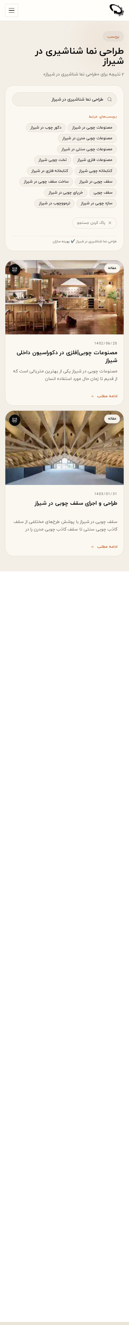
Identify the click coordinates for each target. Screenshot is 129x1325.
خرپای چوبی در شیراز (66, 192)
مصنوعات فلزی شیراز (94, 160)
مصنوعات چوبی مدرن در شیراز (87, 138)
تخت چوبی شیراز (53, 160)
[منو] (11, 10)
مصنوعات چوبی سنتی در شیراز (86, 149)
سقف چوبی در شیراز (95, 181)
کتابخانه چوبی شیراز (95, 171)
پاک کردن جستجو (91, 222)
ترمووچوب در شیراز (54, 203)
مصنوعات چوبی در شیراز (92, 127)
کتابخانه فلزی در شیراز (49, 171)
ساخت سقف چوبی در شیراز (46, 181)
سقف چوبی (103, 192)
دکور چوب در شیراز (45, 127)
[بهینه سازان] (117, 10)
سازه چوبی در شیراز (96, 203)
